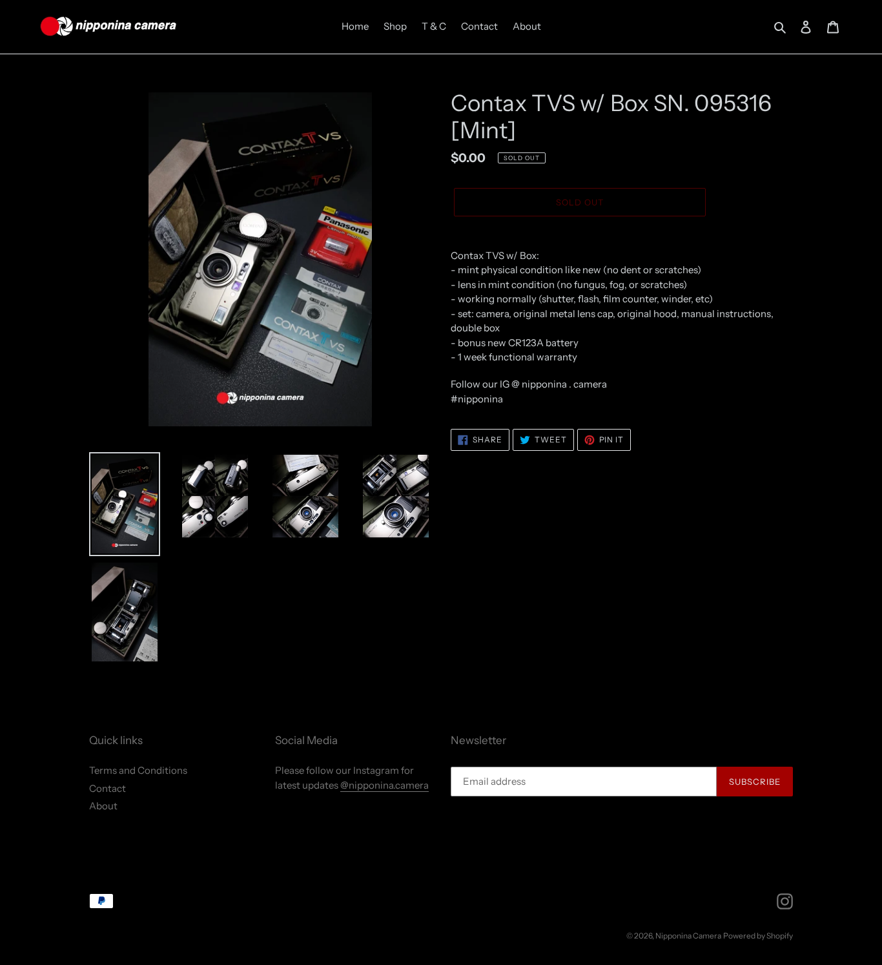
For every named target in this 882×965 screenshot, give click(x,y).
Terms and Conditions (138, 770)
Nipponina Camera (688, 935)
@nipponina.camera (384, 785)
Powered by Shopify (758, 935)
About (103, 806)
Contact (107, 788)
